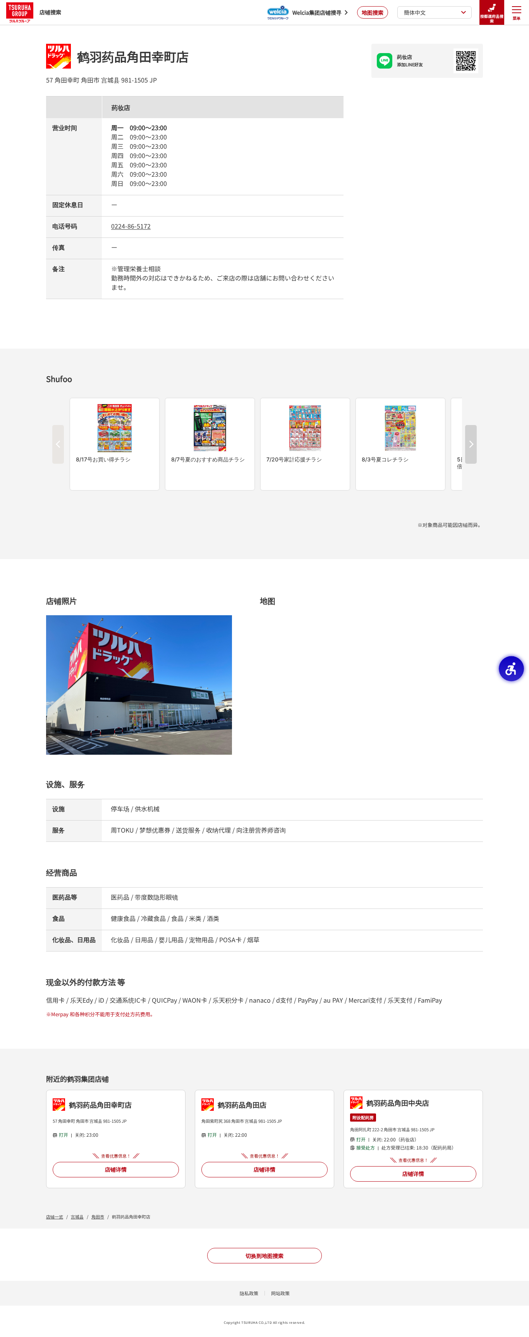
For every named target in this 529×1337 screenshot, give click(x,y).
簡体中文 (415, 12)
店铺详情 (116, 1169)
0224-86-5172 (131, 226)
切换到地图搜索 (264, 1256)
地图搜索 (372, 12)
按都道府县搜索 (491, 18)
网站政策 (280, 1293)
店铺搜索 (50, 12)
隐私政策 (249, 1293)
